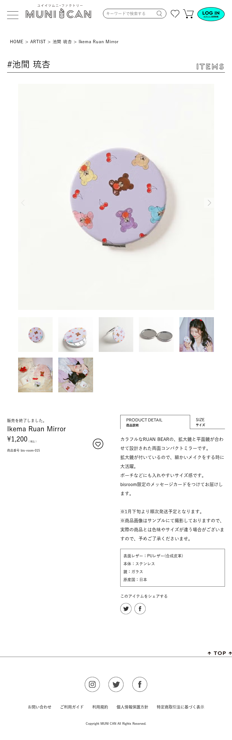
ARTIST (38, 42)
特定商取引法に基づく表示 (180, 707)
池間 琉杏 (62, 42)
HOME (16, 42)
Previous (23, 197)
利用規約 (100, 707)
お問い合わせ (39, 707)
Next (208, 197)
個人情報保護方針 (132, 707)
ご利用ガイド (72, 707)
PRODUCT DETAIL (144, 419)
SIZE (200, 419)
